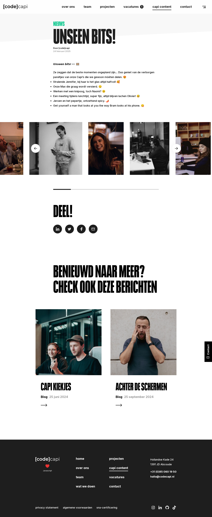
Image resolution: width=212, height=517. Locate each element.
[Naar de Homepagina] (15, 7)
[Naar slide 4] (115, 189)
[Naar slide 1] (62, 189)
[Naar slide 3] (97, 189)
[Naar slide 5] (132, 189)
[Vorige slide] (35, 148)
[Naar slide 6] (150, 189)
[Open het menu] (204, 7)
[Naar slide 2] (79, 189)
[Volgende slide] (176, 148)
